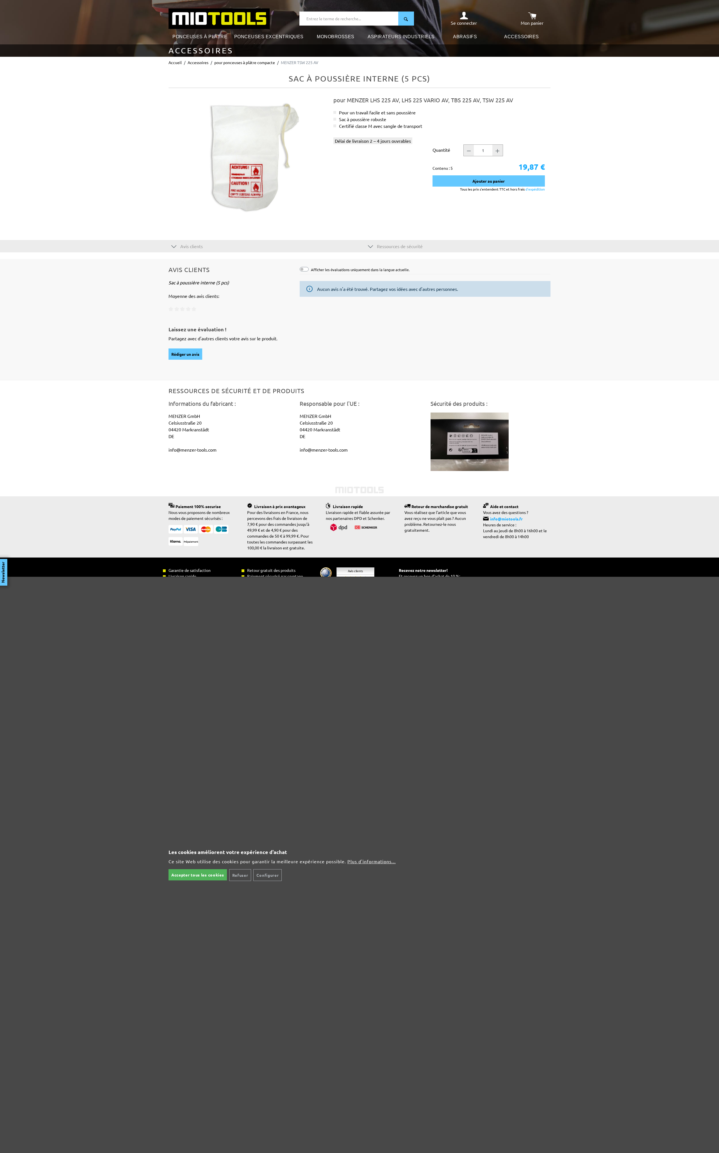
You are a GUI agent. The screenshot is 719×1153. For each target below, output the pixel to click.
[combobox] (349, 19)
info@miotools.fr (506, 518)
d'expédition (535, 189)
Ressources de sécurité (399, 246)
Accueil (175, 62)
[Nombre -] (468, 150)
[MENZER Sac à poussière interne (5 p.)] (248, 157)
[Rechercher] (406, 19)
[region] (248, 157)
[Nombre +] (497, 150)
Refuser (240, 875)
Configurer (267, 875)
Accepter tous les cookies (197, 874)
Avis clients (191, 246)
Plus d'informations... (371, 861)
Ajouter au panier (488, 181)
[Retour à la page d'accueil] (219, 18)
